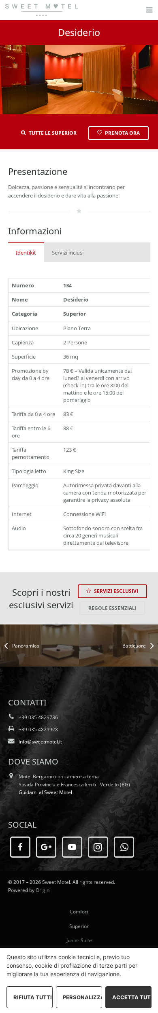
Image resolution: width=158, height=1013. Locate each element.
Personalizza (82, 997)
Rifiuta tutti (32, 997)
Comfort (79, 911)
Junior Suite (79, 940)
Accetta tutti (132, 997)
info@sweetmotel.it (40, 741)
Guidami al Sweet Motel (45, 792)
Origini (43, 890)
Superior (79, 926)
